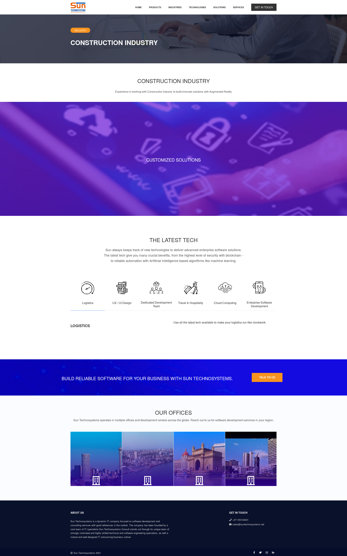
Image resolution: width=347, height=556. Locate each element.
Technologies (197, 7)
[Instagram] (267, 552)
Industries (175, 7)
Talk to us (267, 377)
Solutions (219, 7)
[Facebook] (254, 552)
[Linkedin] (273, 552)
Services (238, 7)
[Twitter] (260, 552)
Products (155, 7)
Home (138, 7)
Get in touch (264, 7)
